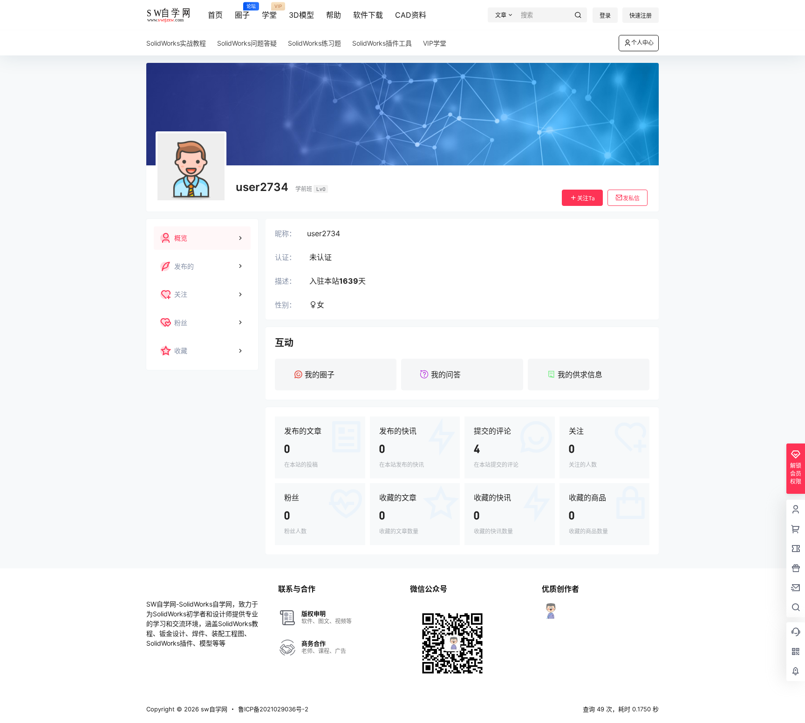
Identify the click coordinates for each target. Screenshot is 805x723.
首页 (215, 15)
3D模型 (301, 15)
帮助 (333, 15)
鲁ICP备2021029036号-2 (273, 709)
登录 (605, 15)
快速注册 (640, 15)
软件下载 (368, 15)
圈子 (242, 11)
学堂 (269, 11)
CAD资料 (410, 15)
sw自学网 (213, 709)
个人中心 (642, 42)
